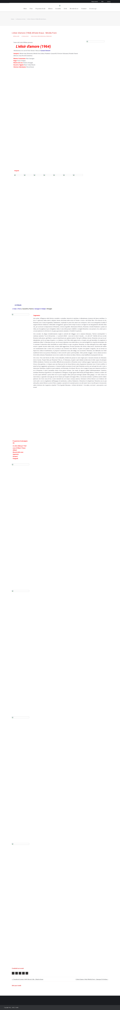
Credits (16, 1007)
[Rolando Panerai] (48, 235)
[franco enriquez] (68, 235)
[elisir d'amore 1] (20, 651)
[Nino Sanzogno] (58, 235)
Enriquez (43, 309)
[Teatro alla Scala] (95, 102)
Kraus (14, 309)
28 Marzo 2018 (16, 36)
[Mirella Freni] (29, 235)
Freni (19, 309)
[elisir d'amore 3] (20, 904)
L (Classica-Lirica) (25, 36)
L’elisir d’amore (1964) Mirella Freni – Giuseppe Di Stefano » (92, 979)
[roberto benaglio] (78, 235)
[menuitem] (25, 8)
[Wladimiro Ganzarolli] (39, 235)
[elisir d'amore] (20, 525)
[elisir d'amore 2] (20, 778)
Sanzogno (37, 309)
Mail (102, 1)
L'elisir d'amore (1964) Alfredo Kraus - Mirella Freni (41, 36)
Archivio (109, 1)
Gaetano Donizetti (45, 50)
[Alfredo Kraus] (19, 235)
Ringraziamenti (95, 1)
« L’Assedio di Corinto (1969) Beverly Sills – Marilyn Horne (27, 979)
